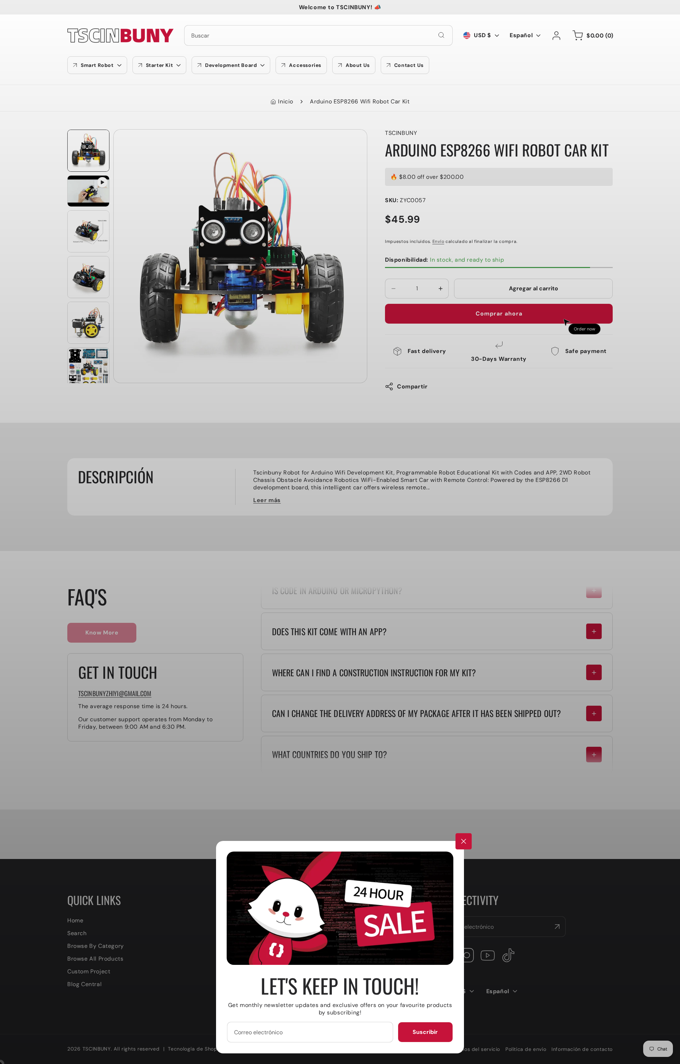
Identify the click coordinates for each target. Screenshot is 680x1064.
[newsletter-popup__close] (463, 841)
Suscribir (425, 1032)
